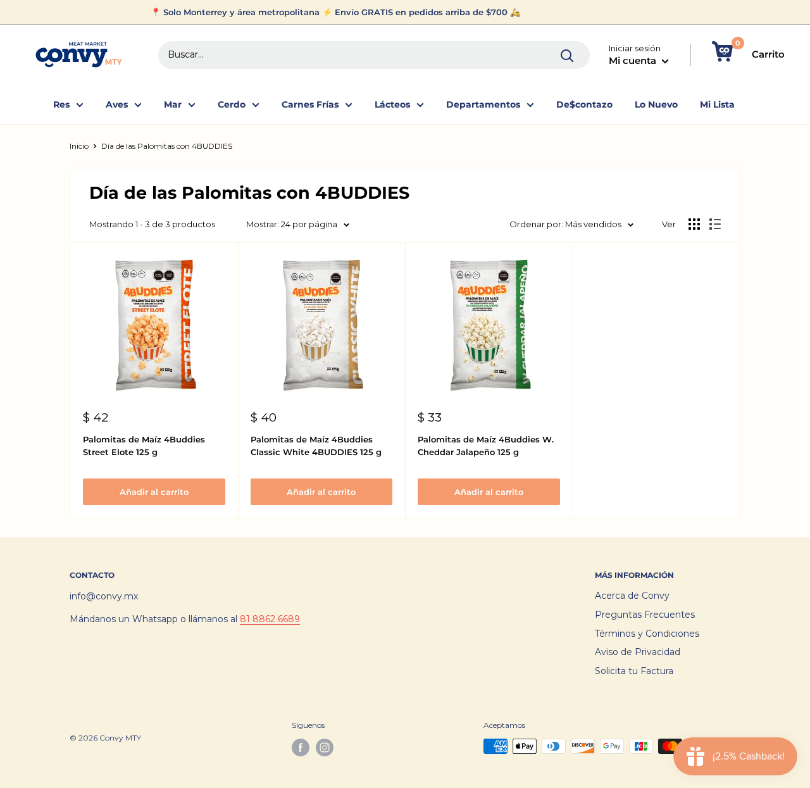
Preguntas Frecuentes (645, 614)
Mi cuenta (634, 60)
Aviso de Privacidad (637, 652)
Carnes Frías (310, 104)
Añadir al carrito (154, 492)
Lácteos (392, 104)
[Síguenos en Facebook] (300, 747)
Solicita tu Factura (634, 671)
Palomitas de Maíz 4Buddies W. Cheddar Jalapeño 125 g (486, 445)
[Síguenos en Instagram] (324, 747)
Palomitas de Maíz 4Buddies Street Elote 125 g (144, 445)
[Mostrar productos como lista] (715, 224)
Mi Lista (717, 104)
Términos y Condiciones (647, 633)
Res (61, 104)
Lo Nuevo (656, 104)
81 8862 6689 (270, 619)
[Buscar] (567, 55)
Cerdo (232, 104)
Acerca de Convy (632, 595)
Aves (117, 104)
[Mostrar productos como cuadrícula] (694, 224)
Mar (173, 104)
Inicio (79, 146)
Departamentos (483, 104)
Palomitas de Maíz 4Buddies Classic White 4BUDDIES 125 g (316, 445)
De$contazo (584, 104)
